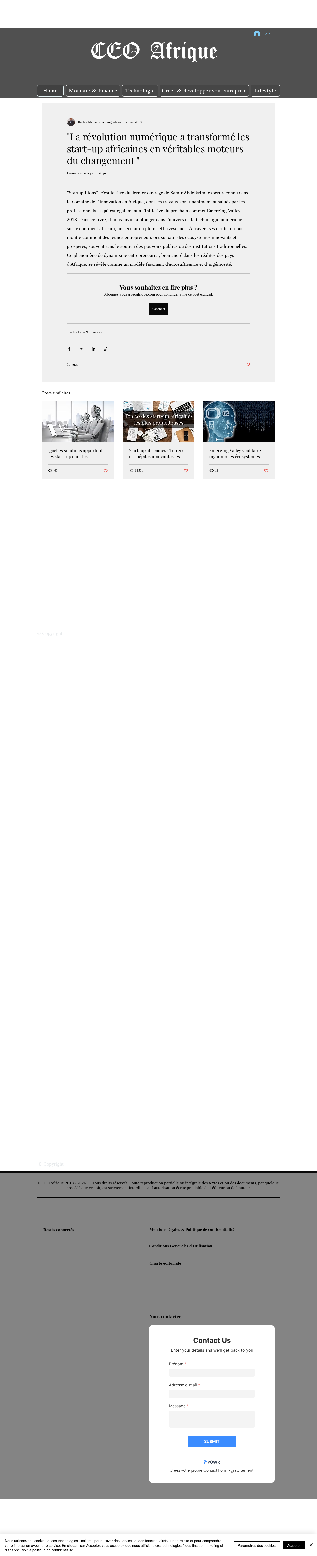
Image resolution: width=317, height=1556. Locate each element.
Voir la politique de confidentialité (47, 1549)
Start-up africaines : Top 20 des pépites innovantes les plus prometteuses (156, 453)
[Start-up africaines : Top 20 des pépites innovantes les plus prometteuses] (158, 421)
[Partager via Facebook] (69, 349)
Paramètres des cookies (257, 1545)
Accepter (294, 1545)
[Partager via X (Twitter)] (81, 349)
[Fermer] (311, 1545)
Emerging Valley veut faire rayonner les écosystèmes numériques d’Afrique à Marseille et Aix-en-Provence (238, 453)
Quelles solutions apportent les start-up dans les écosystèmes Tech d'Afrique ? (77, 453)
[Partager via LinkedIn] (93, 349)
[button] (50, 91)
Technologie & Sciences (85, 332)
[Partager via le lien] (105, 349)
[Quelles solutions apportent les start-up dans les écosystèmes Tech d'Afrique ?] (78, 421)
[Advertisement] (90, 13)
